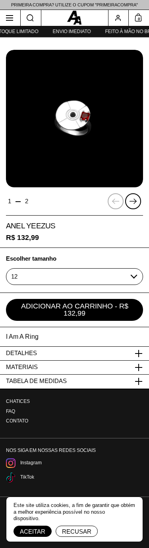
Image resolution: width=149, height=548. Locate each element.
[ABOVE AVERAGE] (74, 18)
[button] (31, 18)
